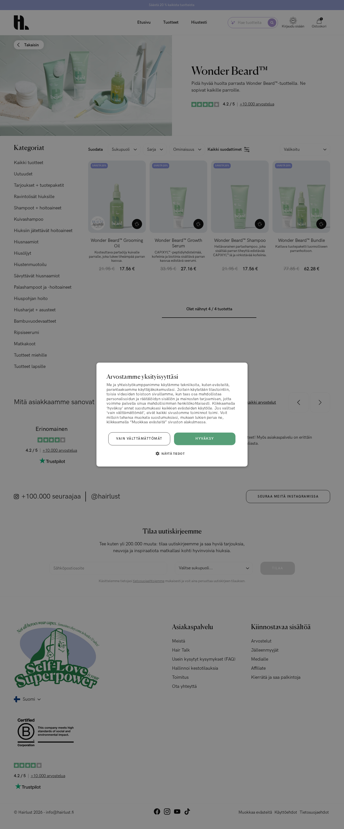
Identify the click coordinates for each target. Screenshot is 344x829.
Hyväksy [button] (204, 439)
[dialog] (172, 415)
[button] (172, 453)
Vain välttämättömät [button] (139, 439)
